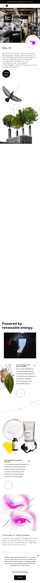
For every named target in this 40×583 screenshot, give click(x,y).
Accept (20, 577)
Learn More (6, 74)
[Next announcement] (37, 2)
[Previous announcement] (3, 2)
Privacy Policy (31, 561)
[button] (3, 6)
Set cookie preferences (20, 572)
